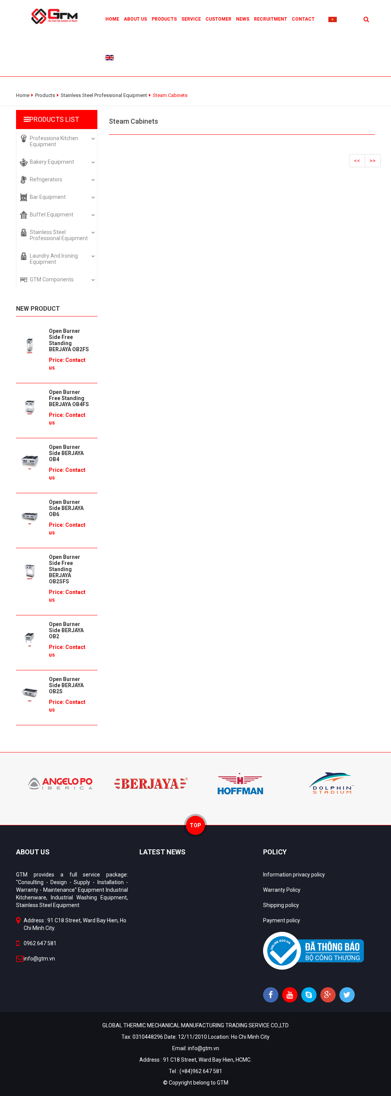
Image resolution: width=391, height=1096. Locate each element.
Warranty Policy (282, 890)
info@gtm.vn (39, 959)
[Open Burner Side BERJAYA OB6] (29, 516)
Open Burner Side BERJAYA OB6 (66, 508)
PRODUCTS (164, 19)
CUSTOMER (218, 19)
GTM (222, 1083)
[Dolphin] (330, 783)
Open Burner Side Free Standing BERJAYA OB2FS (69, 340)
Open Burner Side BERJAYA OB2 (66, 630)
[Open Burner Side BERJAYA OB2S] (29, 693)
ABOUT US (135, 19)
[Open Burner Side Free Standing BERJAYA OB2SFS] (29, 571)
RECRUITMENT (270, 19)
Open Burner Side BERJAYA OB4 (66, 453)
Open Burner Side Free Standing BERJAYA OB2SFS (64, 569)
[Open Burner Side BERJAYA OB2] (29, 638)
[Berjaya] (150, 783)
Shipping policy (281, 905)
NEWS (242, 19)
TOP (195, 825)
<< (357, 161)
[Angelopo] (61, 783)
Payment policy (281, 920)
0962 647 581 (40, 943)
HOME (112, 19)
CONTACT (303, 19)
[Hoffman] (240, 783)
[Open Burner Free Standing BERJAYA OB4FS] (29, 406)
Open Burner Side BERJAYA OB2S (66, 685)
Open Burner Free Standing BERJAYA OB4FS (69, 398)
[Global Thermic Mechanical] (56, 15)
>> (373, 161)
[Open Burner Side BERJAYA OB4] (29, 461)
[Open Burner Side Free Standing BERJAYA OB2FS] (29, 345)
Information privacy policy (294, 875)
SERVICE (191, 19)
